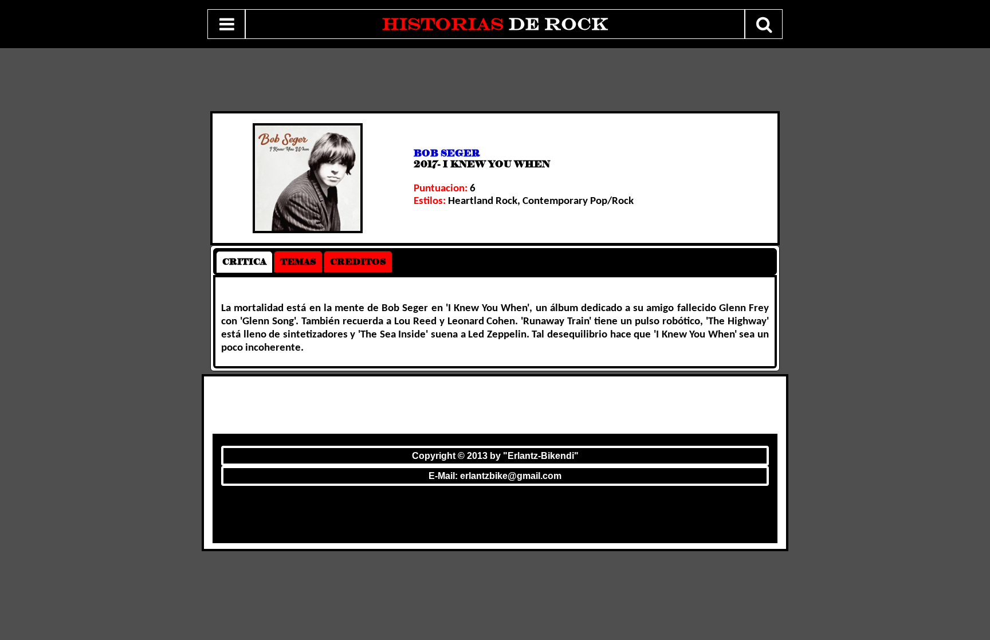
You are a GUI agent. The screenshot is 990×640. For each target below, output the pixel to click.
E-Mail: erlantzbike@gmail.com (495, 476)
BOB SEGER (447, 153)
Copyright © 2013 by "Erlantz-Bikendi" (495, 456)
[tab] (244, 262)
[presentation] (244, 262)
